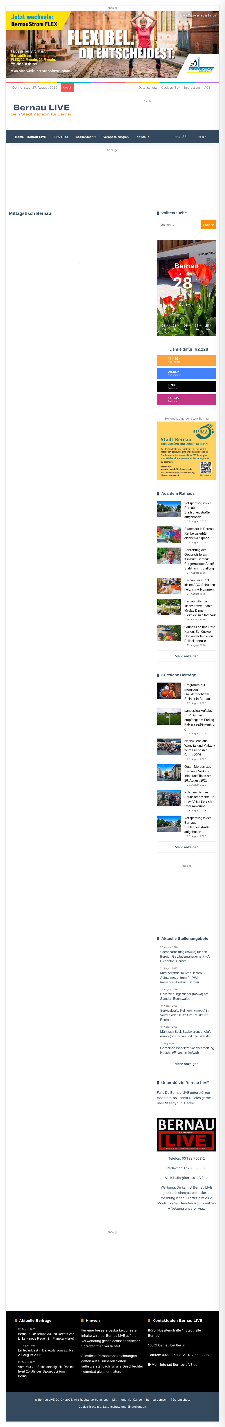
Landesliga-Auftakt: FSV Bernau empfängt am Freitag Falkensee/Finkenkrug (199, 720)
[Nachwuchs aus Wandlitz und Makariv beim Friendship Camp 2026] (169, 747)
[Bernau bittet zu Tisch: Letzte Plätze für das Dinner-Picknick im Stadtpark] (169, 607)
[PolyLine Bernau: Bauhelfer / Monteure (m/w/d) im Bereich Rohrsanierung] (169, 798)
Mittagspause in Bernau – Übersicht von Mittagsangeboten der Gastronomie (42, 268)
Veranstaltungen (115, 137)
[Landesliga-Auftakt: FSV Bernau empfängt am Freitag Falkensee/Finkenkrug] (169, 716)
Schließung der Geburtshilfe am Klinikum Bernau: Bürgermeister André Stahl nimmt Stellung (199, 559)
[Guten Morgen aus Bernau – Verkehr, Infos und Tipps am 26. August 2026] (169, 772)
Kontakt (142, 137)
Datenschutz (148, 87)
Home (19, 137)
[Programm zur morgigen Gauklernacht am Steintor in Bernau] (169, 691)
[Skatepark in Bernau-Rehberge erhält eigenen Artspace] (169, 534)
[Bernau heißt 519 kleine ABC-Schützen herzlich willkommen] (169, 586)
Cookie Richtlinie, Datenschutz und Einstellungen (112, 1406)
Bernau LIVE (36, 137)
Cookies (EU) (170, 87)
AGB (207, 87)
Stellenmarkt (85, 137)
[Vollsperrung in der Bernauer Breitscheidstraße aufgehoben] (169, 509)
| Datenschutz (180, 1399)
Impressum (192, 87)
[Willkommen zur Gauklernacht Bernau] (112, 178)
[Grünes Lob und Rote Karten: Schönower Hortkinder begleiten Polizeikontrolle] (169, 633)
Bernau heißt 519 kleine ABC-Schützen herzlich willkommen (199, 584)
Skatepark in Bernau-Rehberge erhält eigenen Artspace (199, 533)
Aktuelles (60, 137)
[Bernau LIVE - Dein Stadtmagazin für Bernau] (41, 110)
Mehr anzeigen (186, 656)
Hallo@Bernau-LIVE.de (190, 1178)
